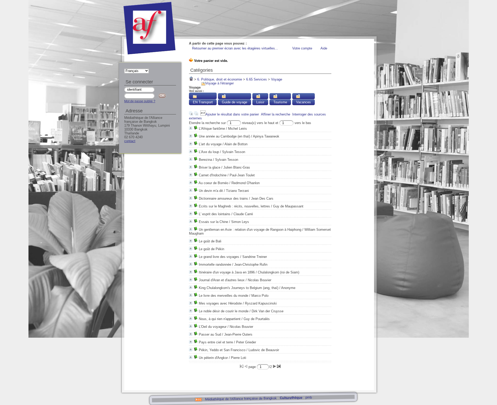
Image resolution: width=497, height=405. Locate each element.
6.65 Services (256, 79)
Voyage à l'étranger (219, 83)
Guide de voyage (234, 102)
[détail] (190, 128)
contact (129, 141)
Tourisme (280, 102)
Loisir (260, 102)
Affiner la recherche (275, 114)
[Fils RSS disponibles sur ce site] (198, 399)
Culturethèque (291, 398)
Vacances (303, 102)
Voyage (276, 79)
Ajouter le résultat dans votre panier (232, 114)
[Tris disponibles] (203, 114)
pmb (308, 397)
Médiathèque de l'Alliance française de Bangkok (240, 398)
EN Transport (203, 102)
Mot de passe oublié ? (139, 101)
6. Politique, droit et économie (219, 79)
